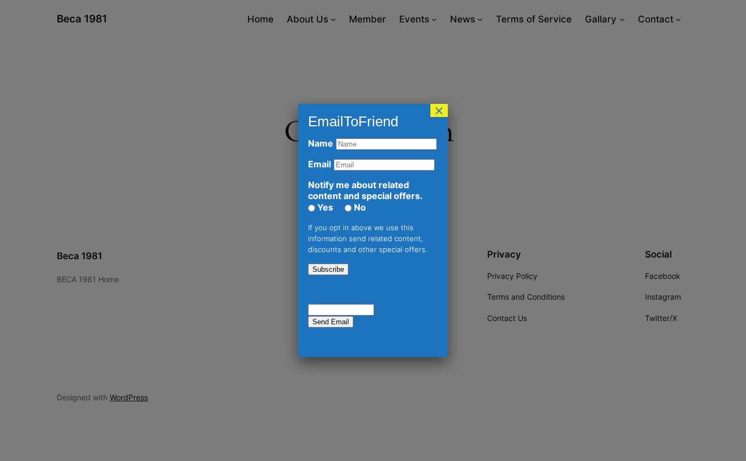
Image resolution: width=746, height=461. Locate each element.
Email (319, 164)
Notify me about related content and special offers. (365, 190)
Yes (324, 207)
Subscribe (328, 269)
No (359, 207)
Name (320, 143)
